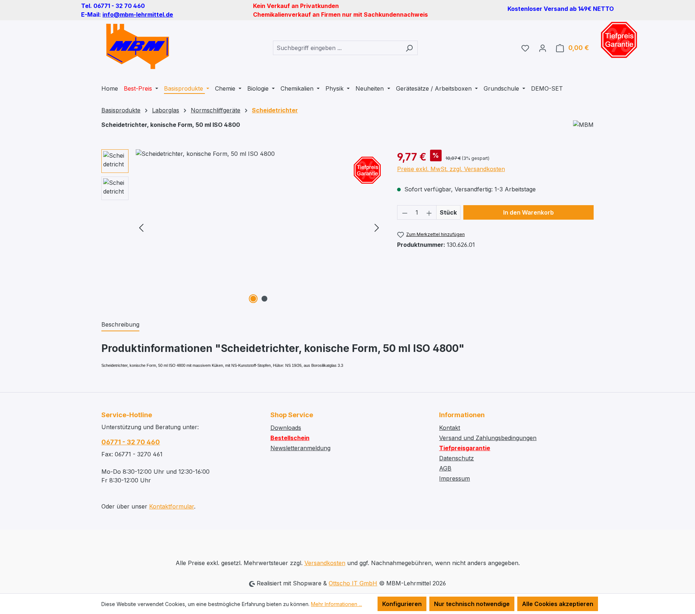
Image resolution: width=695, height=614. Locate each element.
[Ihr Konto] (542, 48)
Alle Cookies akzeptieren (557, 603)
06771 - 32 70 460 (130, 442)
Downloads (285, 427)
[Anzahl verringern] (404, 212)
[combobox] (337, 48)
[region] (242, 227)
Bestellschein (289, 437)
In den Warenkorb (528, 212)
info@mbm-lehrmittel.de (137, 14)
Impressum (454, 478)
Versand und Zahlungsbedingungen (487, 437)
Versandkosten (324, 563)
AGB (445, 468)
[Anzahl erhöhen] (429, 212)
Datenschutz (456, 458)
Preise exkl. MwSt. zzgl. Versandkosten (451, 169)
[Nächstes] (376, 227)
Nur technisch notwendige (472, 603)
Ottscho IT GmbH (353, 583)
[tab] (120, 324)
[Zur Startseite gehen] (137, 46)
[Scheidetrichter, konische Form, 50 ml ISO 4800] (259, 227)
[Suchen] (409, 48)
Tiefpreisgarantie (464, 448)
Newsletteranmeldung (300, 448)
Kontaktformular (171, 506)
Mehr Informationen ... (336, 604)
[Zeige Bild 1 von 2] (253, 299)
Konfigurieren (402, 603)
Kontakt (449, 427)
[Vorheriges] (141, 227)
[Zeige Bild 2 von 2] (265, 299)
